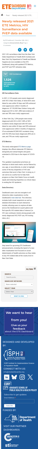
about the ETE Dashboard (19, 331)
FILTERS (30, 269)
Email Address (10, 398)
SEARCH (8, 274)
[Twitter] (25, 50)
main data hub (16, 198)
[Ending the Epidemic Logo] (16, 6)
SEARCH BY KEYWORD (13, 281)
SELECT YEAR (10, 288)
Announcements (14, 43)
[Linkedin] (31, 50)
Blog (21, 43)
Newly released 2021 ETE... (22, 15)
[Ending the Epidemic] (3, 15)
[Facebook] (19, 50)
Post (8, 15)
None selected (11, 284)
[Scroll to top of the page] (35, 447)
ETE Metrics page (24, 147)
